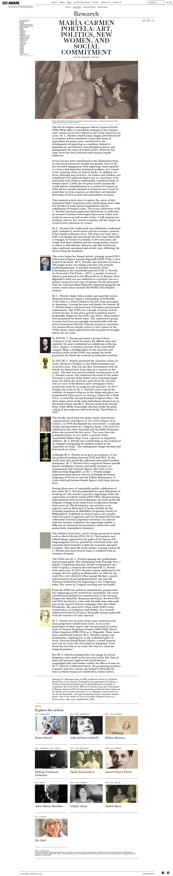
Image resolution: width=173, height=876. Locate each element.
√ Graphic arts (23, 21)
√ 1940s (21, 47)
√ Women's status (24, 37)
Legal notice (148, 874)
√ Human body (23, 38)
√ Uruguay (22, 44)
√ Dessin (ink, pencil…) (26, 24)
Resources (103, 7)
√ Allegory (22, 34)
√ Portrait (22, 41)
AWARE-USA (105, 2)
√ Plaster (21, 30)
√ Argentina (22, 42)
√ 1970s (21, 51)
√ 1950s (21, 48)
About (54, 2)
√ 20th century (23, 54)
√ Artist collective (24, 20)
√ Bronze (21, 23)
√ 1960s (21, 50)
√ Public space (23, 40)
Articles (77, 7)
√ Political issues (24, 35)
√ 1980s (21, 52)
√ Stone (21, 28)
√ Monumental (23, 27)
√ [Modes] (22, 33)
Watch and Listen (82, 2)
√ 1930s (21, 45)
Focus (68, 7)
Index (62, 2)
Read (69, 2)
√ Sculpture (22, 31)
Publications (89, 7)
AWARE (117, 2)
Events (95, 2)
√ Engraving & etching (26, 25)
